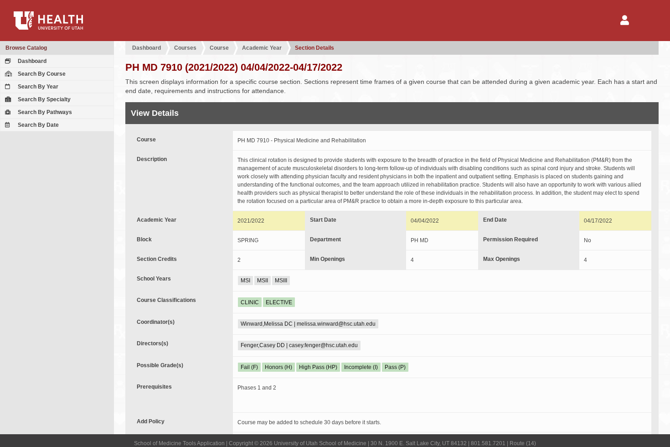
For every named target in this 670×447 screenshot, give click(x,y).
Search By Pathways (44, 112)
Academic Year (262, 48)
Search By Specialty (43, 99)
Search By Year (37, 86)
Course (219, 48)
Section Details (314, 48)
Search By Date (37, 125)
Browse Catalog (26, 48)
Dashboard (31, 61)
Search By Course (41, 74)
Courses (185, 48)
